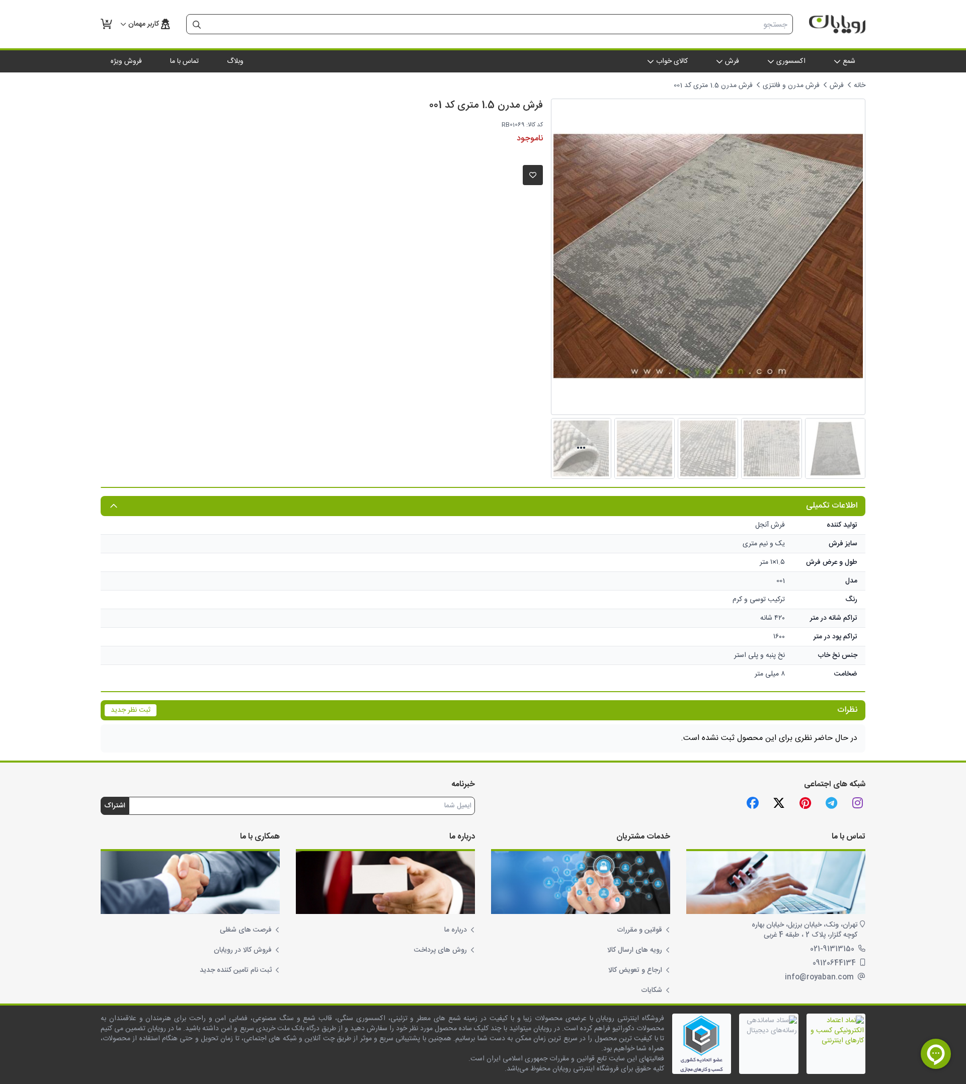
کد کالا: (534, 125)
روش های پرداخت (440, 950)
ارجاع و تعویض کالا (635, 970)
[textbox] (499, 25)
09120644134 (835, 963)
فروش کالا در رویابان (243, 950)
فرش (837, 85)
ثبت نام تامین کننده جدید (236, 970)
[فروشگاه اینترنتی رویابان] (837, 24)
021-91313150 (833, 949)
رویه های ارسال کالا (634, 950)
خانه (859, 85)
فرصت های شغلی (246, 930)
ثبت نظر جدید (130, 710)
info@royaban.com (820, 977)
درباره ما (455, 930)
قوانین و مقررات (639, 930)
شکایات (651, 990)
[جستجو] (197, 25)
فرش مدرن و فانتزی (791, 85)
